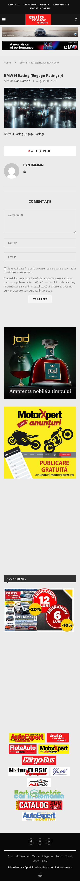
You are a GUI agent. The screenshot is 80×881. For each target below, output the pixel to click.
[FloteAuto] (23, 749)
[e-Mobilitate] (39, 794)
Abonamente (61, 4)
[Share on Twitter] (40, 151)
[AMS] (58, 737)
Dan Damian (22, 81)
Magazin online (40, 8)
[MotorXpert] (53, 749)
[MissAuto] (39, 782)
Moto (35, 861)
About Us (14, 4)
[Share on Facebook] (36, 151)
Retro (59, 856)
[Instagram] (40, 841)
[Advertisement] (40, 526)
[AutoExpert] (27, 737)
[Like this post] (32, 151)
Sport (68, 856)
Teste (35, 856)
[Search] (76, 19)
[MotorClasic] (28, 771)
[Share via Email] (49, 151)
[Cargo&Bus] (39, 760)
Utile (45, 861)
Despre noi (30, 4)
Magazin (47, 856)
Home (7, 62)
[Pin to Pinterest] (44, 151)
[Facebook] (31, 841)
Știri (10, 856)
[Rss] (49, 841)
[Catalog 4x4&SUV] (39, 805)
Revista (45, 4)
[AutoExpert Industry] (39, 816)
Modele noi (22, 856)
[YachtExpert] (60, 771)
